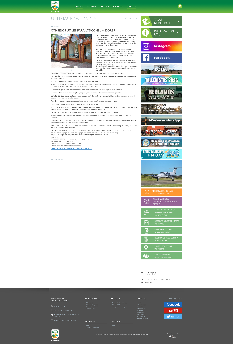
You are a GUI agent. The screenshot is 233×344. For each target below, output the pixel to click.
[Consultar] (161, 21)
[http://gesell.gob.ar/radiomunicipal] (161, 154)
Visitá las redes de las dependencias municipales (158, 281)
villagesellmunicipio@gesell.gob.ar (65, 320)
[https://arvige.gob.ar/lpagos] (161, 231)
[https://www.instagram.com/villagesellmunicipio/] (161, 47)
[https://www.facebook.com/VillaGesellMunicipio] (161, 58)
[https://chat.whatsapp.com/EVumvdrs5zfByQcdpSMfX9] (161, 120)
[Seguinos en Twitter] (173, 317)
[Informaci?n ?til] (161, 32)
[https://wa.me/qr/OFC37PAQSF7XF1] (161, 143)
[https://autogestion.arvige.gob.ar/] (161, 192)
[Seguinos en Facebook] (173, 305)
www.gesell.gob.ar (142, 334)
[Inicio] (55, 7)
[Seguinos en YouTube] (173, 311)
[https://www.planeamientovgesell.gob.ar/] (161, 202)
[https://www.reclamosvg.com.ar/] (161, 95)
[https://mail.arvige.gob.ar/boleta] (161, 223)
